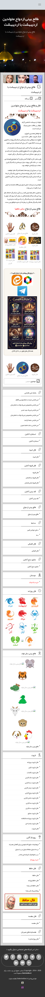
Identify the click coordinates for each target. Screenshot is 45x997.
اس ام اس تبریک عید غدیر (29, 410)
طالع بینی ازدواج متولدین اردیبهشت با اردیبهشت (21, 21)
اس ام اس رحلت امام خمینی (29, 425)
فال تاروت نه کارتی (32, 803)
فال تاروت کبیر (33, 767)
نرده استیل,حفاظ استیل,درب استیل (26, 849)
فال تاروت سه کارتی (31, 782)
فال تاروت (35, 828)
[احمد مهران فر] (35, 79)
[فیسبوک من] (25, 957)
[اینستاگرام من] (19, 957)
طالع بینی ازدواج (27, 208)
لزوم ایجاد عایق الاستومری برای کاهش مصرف (23, 844)
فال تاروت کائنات (32, 772)
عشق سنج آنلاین (33, 566)
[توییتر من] (6, 957)
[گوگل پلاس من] (29, 963)
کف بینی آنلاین (33, 498)
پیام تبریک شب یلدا (32, 890)
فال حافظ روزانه (33, 880)
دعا (37, 535)
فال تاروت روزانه (32, 762)
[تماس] (12, 957)
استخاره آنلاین (33, 441)
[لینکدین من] (16, 963)
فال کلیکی (35, 550)
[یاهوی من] (38, 957)
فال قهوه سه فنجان (32, 477)
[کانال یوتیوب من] (22, 963)
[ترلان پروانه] (22, 79)
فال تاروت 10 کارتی (10, 261)
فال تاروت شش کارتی (31, 798)
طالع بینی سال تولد (32, 746)
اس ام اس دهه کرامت (31, 420)
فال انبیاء (35, 456)
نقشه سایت (12, 978)
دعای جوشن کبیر (32, 530)
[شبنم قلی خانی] (9, 79)
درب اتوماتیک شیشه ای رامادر (28, 854)
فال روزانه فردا (33, 939)
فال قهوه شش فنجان (31, 482)
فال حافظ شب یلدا (32, 885)
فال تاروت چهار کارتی (31, 788)
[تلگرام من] (32, 957)
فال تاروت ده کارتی (32, 808)
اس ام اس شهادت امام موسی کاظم (27, 399)
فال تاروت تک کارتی (31, 777)
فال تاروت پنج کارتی (31, 793)
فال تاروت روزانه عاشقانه (29, 818)
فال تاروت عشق (33, 813)
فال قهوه (35, 472)
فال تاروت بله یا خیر (31, 823)
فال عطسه (35, 923)
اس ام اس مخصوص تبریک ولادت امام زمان (24, 405)
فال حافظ (35, 875)
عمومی (28, 381)
